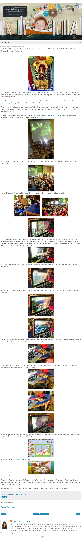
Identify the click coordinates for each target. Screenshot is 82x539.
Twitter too (10, 476)
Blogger (44, 537)
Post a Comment (8, 507)
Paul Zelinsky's (48, 115)
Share (4, 497)
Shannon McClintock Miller (21, 521)
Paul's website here (23, 459)
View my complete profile (8, 533)
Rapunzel (57, 115)
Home (41, 514)
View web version (41, 518)
